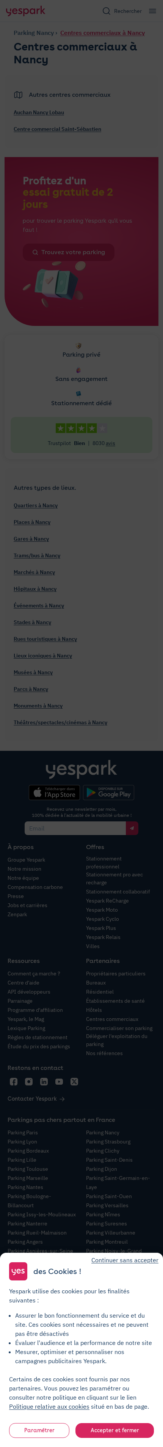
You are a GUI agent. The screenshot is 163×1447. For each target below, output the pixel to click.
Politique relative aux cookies (49, 1406)
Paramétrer (39, 1430)
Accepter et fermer (115, 1430)
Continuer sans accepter (124, 1260)
